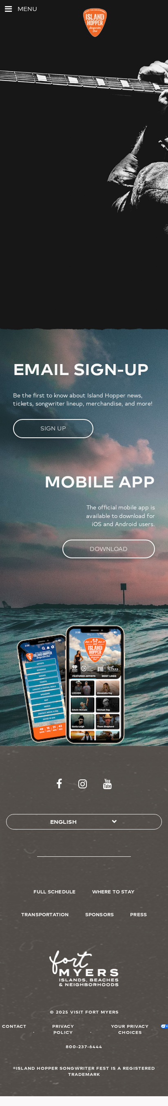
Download (109, 549)
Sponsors (99, 914)
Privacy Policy (63, 1029)
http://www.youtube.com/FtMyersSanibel (107, 784)
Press (138, 914)
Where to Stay (113, 891)
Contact (14, 1026)
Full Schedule (54, 891)
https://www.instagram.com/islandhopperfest (82, 784)
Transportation (45, 914)
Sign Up (53, 428)
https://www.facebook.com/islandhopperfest (59, 784)
